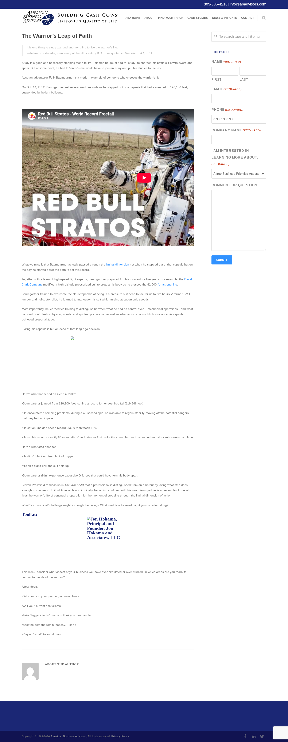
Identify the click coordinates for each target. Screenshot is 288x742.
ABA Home (132, 17)
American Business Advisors (68, 736)
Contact (247, 17)
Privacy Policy (120, 736)
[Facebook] (245, 736)
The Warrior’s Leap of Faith (57, 36)
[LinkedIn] (253, 736)
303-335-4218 (215, 4)
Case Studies (197, 17)
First (216, 79)
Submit (222, 260)
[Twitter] (262, 736)
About (149, 17)
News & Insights (224, 17)
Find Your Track (170, 17)
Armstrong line (167, 284)
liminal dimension (117, 264)
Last (244, 79)
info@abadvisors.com (248, 4)
